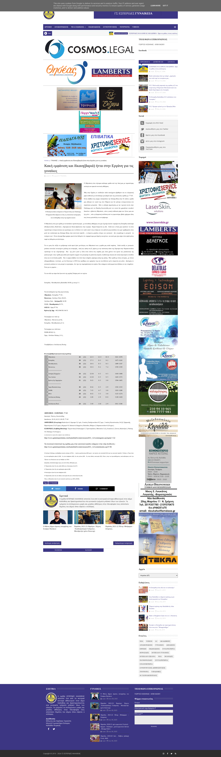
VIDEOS (135, 27)
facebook (58, 550)
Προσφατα (145, 62)
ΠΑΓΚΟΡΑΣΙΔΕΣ (146, 660)
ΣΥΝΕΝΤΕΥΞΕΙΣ (110, 27)
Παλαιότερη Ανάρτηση (123, 543)
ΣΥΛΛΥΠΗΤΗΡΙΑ (146, 664)
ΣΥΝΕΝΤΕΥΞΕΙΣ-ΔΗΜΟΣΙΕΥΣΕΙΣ (152, 668)
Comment (104, 489)
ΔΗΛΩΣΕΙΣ (171, 645)
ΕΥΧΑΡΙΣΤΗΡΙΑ (169, 649)
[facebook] (48, 729)
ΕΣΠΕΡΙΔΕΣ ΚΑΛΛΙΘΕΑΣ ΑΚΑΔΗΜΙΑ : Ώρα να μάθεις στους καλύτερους (117, 33)
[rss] (175, 753)
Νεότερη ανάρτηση (52, 543)
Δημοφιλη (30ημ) (158, 62)
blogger (88, 550)
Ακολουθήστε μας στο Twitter (157, 129)
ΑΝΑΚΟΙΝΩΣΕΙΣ (61, 27)
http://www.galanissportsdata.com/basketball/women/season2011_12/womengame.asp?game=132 (79, 438)
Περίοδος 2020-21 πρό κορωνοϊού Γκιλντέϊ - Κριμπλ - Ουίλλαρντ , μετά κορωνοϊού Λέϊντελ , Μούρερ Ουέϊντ (115, 726)
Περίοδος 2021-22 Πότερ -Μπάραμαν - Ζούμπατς (119, 527)
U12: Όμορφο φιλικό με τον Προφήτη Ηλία (162, 106)
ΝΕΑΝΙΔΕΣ (169, 656)
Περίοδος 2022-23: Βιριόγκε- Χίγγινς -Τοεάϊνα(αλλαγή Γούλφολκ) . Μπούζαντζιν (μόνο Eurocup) (87, 528)
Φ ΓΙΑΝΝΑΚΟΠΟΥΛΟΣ (148, 675)
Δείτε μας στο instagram (155, 141)
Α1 (156, 641)
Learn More (155, 6)
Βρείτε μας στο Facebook (155, 135)
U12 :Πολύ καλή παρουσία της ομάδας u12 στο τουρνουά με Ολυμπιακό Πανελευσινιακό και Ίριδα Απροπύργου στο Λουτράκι (163, 88)
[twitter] (54, 729)
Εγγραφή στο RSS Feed (154, 123)
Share (80, 489)
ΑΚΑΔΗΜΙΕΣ (165, 641)
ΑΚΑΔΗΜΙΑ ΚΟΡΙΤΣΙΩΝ (84, 33)
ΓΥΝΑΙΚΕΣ (54, 160)
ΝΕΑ (160, 656)
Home (46, 160)
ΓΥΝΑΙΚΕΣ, (63, 176)
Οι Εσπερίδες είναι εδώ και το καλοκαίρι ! (162, 587)
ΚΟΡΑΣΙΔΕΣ (144, 652)
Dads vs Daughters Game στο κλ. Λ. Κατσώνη (163, 616)
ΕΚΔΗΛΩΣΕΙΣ (94, 27)
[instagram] (163, 753)
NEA (154, 33)
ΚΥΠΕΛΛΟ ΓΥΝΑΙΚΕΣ (160, 652)
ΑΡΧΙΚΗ (48, 27)
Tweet (57, 489)
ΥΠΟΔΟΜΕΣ (156, 671)
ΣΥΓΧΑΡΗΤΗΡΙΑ (161, 660)
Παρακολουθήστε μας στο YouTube (156, 148)
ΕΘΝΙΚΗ (143, 649)
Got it (165, 6)
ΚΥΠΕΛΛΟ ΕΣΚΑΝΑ (147, 656)
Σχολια (171, 62)
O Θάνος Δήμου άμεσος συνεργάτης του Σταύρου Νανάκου (57, 527)
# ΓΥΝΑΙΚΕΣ (53, 483)
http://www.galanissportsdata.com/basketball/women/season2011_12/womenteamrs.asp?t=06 (78, 447)
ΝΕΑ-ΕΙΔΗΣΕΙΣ (77, 27)
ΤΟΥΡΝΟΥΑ (125, 27)
